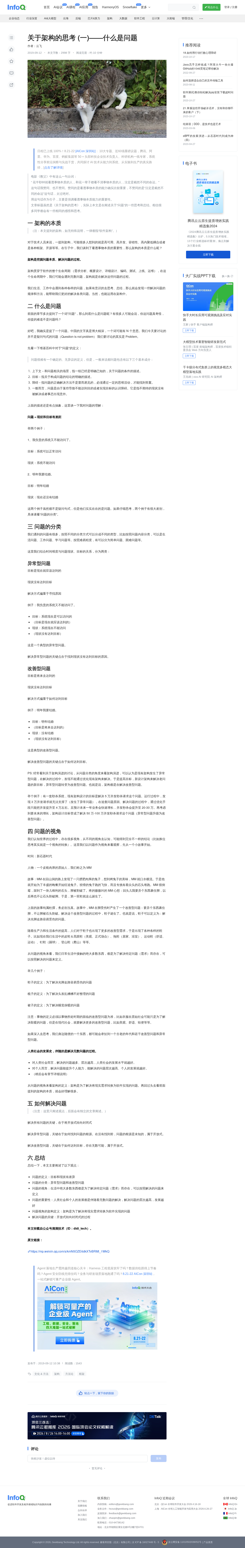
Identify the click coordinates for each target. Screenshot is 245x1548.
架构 (57, 1373)
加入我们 (82, 1515)
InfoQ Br (232, 1518)
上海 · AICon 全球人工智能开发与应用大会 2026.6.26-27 (183, 1508)
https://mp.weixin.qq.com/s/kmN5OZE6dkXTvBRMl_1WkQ (70, 1251)
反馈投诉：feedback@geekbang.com (116, 1513)
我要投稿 (82, 1505)
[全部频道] (201, 18)
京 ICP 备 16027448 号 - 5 (145, 1542)
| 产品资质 (207, 1542)
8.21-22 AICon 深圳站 (137, 1273)
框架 (81, 1373)
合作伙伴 (82, 1510)
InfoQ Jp (232, 1508)
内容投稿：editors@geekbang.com (115, 1504)
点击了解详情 (53, 167)
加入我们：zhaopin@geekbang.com (116, 1518)
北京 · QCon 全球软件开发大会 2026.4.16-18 (177, 1504)
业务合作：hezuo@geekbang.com (115, 1508)
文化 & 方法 (41, 1373)
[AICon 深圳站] (85, 151)
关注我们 (82, 1519)
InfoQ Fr (232, 1513)
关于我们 (82, 1501)
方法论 (69, 1373)
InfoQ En (232, 1504)
